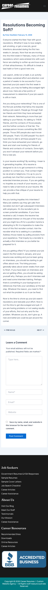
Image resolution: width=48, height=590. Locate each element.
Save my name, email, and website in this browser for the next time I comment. (24, 425)
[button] (44, 6)
